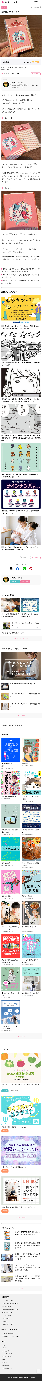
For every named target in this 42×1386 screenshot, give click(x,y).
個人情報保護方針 (7, 1324)
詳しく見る (25, 581)
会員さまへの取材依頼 (8, 1333)
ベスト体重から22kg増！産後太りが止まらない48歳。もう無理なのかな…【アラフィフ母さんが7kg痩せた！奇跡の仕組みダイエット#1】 (21, 438)
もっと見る (21, 715)
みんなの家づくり (7, 1354)
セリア (4, 7)
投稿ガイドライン (7, 1312)
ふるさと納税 (5, 1351)
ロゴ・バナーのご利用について (10, 1303)
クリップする (35, 7)
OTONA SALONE (7, 1356)
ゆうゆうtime (5, 1365)
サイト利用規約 (6, 1306)
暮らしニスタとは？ (7, 1300)
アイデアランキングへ (21, 638)
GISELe (4, 1359)
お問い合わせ (5, 1318)
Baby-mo (4, 1362)
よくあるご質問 (6, 1315)
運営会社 (4, 1321)
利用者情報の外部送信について (10, 1309)
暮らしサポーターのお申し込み (10, 1336)
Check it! (4, 1348)
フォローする (15, 581)
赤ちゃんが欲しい (7, 1368)
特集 (3, 1345)
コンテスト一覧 (21, 1217)
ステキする (36, 73)
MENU (37, 2)
